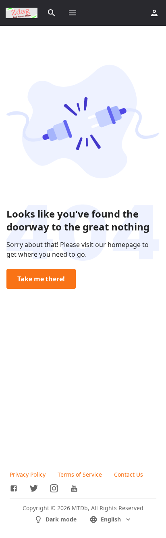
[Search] (51, 12)
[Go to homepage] (21, 13)
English (111, 519)
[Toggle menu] (72, 12)
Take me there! (41, 278)
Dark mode (61, 519)
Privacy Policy (28, 474)
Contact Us (128, 474)
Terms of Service (80, 474)
